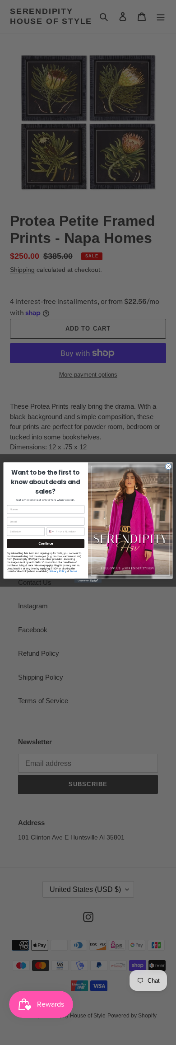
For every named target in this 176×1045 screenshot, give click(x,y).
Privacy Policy (58, 571)
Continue (45, 543)
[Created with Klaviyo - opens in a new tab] (88, 581)
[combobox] (50, 531)
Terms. (74, 571)
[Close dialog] (168, 467)
